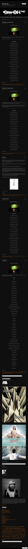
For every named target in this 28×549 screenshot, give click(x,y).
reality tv (6, 195)
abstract (13, 256)
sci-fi (9, 195)
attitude (22, 526)
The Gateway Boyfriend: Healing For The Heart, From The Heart (9, 519)
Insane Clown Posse (6, 535)
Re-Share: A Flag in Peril (5, 510)
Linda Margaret (4, 517)
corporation (16, 194)
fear (23, 256)
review (7, 538)
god (22, 372)
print (16, 536)
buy (24, 528)
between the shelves (4, 528)
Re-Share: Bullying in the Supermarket (6, 512)
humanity (20, 194)
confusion (22, 256)
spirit (18, 84)
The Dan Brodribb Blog (4, 520)
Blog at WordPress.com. (14, 546)
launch (14, 535)
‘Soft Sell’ (4, 260)
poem (2, 373)
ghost (2, 84)
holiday (8, 84)
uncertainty (22, 538)
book (9, 528)
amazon (11, 526)
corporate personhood (18, 531)
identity (22, 194)
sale (9, 538)
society (11, 195)
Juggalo (10, 84)
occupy (24, 535)
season (17, 84)
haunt (6, 84)
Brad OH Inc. (5, 4)
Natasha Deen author (4, 522)
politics (14, 536)
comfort (10, 372)
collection (8, 372)
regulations (3, 538)
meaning (24, 194)
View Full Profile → (4, 504)
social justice (13, 538)
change (5, 529)
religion (6, 373)
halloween (5, 84)
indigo (3, 535)
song (7, 373)
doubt (20, 372)
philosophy (4, 195)
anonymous (14, 526)
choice (6, 372)
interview (10, 535)
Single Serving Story (5, 164)
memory (14, 84)
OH (2, 195)
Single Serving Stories (6, 194)
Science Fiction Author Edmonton (6, 516)
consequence (16, 372)
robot (8, 195)
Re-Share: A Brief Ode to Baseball (6, 511)
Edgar (12, 532)
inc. (25, 533)
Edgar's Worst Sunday (16, 532)
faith (21, 372)
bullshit (22, 528)
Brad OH (16, 256)
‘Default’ (4, 157)
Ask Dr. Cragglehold (4, 521)
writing (5, 539)
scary (15, 84)
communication (13, 372)
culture (18, 194)
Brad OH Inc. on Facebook (5, 475)
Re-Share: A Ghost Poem (7, 22)
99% (11, 194)
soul (12, 195)
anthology (18, 526)
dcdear (3, 515)
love (12, 84)
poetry (4, 373)
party (4, 536)
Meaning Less (19, 535)
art (19, 526)
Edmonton (20, 532)
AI (14, 194)
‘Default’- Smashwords (5, 191)
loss (11, 84)
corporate (13, 531)
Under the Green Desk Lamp (7, 256)
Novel (22, 535)
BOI (7, 528)
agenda (13, 194)
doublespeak (7, 532)
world (14, 195)
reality (23, 536)
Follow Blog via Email (5, 461)
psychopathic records (19, 536)
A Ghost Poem (5, 198)
